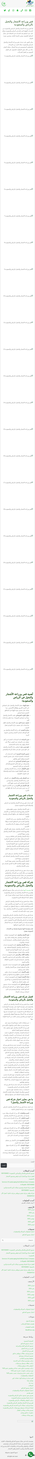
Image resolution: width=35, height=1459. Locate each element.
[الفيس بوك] (30, 10)
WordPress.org (29, 1330)
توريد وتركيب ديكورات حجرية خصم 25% (22, 1371)
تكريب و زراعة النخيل (27, 1348)
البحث (32, 1161)
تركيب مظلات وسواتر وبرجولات (24, 1363)
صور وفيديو (30, 1393)
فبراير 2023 (31, 1224)
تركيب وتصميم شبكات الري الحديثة (23, 1361)
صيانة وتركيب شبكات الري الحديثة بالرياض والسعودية (18, 1405)
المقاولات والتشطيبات (27, 1375)
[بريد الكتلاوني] (25, 10)
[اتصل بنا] (21, 10)
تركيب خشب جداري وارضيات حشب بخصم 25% (19, 1373)
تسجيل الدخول (30, 1321)
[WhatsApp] (26, 1455)
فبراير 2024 (31, 1209)
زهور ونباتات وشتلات (27, 1415)
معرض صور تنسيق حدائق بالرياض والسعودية (20, 1395)
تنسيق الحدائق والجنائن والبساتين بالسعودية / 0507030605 (17, 1173)
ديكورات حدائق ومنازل (27, 1412)
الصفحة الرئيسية (28, 1341)
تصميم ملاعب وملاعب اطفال (25, 1410)
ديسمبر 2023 (30, 1215)
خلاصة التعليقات (29, 1327)
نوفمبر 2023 (30, 1218)
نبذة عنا (31, 1383)
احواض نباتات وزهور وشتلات (25, 1366)
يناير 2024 (31, 1212)
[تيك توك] (9, 10)
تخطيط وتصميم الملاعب (26, 1358)
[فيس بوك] (33, 1455)
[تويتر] (4, 10)
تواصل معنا (30, 1380)
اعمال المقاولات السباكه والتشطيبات (23, 1231)
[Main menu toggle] (4, 3)
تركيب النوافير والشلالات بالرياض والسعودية (21, 1400)
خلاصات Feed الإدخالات (27, 1324)
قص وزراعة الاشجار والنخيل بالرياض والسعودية (20, 1403)
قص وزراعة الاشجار (27, 1351)
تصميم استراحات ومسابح (26, 1356)
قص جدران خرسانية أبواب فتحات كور (22, 1378)
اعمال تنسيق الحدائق (28, 1234)
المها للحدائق (29, 6)
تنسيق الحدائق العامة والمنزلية (24, 1346)
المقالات (30, 1385)
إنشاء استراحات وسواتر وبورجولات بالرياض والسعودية (18, 1408)
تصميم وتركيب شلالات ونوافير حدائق (23, 1353)
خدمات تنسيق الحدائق (27, 1343)
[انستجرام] (13, 10)
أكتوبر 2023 (31, 1221)
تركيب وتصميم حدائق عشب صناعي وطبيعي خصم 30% (17, 1368)
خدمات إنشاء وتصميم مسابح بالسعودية (22, 1398)
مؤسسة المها (27, 890)
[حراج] (17, 10)
